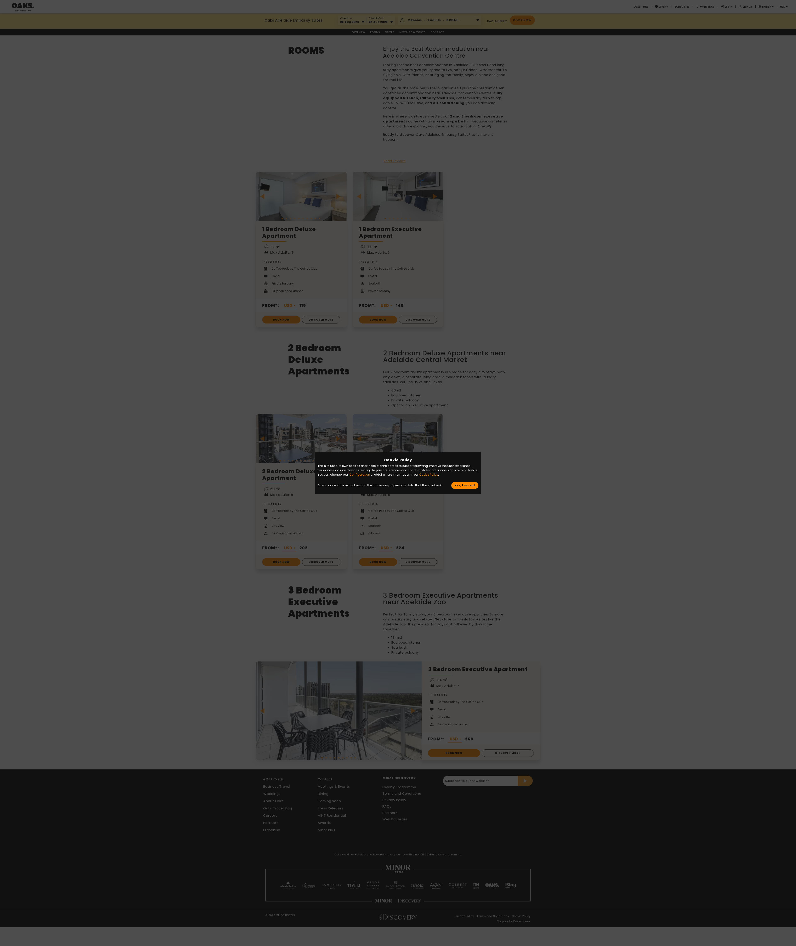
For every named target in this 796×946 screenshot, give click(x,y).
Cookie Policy (428, 474)
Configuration (359, 474)
